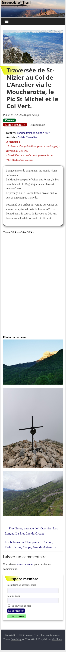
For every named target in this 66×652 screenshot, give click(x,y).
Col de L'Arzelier (27, 137)
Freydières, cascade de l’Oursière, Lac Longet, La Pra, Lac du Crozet (31, 531)
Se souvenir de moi (21, 605)
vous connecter (25, 564)
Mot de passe (13, 596)
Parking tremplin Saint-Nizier (33, 132)
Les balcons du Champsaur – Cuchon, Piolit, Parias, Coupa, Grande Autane (30, 544)
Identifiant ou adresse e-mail (21, 585)
